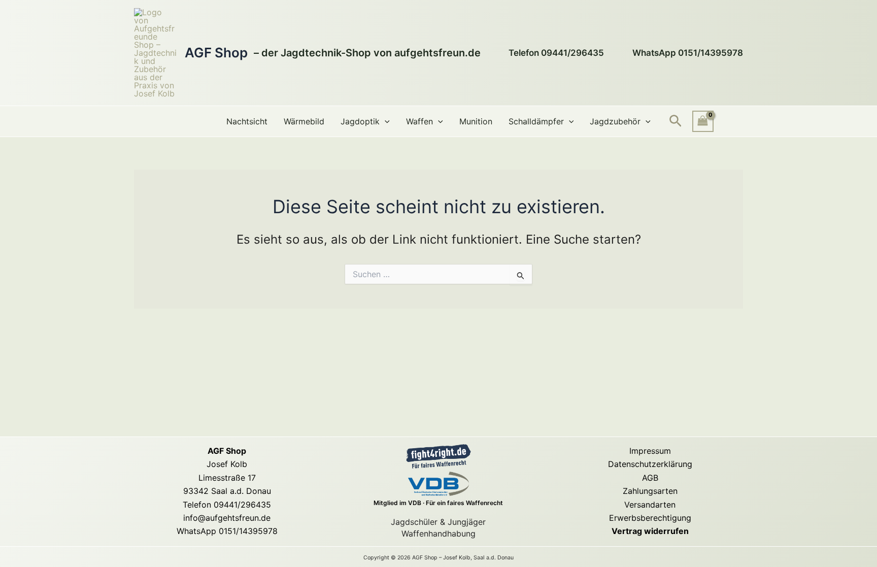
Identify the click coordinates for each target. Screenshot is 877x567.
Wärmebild (304, 121)
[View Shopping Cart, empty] (703, 121)
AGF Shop (216, 52)
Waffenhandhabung (438, 533)
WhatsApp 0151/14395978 (227, 531)
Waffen (419, 121)
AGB (650, 478)
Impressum (650, 451)
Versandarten (650, 504)
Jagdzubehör (615, 121)
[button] (385, 121)
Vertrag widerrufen (650, 531)
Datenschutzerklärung (650, 464)
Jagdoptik (360, 121)
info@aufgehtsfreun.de (227, 518)
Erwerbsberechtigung (650, 518)
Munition (475, 121)
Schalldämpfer (536, 121)
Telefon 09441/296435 (227, 504)
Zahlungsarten (650, 491)
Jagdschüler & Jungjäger (438, 522)
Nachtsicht (246, 121)
